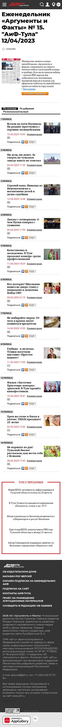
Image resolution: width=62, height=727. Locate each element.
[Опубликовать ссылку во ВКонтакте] (22, 141)
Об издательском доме (19, 571)
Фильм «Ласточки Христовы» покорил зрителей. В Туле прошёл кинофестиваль (24, 387)
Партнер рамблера (31, 711)
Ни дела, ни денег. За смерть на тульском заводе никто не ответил (24, 157)
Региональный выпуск (15, 111)
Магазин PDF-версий (17, 576)
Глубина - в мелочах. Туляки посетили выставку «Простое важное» (20, 353)
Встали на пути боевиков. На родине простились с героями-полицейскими (24, 126)
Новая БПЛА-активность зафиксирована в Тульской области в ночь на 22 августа (31, 491)
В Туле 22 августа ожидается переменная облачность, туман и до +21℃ (31, 504)
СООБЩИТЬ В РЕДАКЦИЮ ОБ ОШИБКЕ (27, 605)
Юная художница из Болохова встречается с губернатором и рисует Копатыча (31, 517)
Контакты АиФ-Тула (17, 593)
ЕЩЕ (32, 142)
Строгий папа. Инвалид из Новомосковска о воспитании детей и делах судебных (24, 190)
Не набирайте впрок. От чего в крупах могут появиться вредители (23, 320)
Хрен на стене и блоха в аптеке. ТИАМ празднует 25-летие (24, 419)
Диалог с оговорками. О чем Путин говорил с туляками (23, 222)
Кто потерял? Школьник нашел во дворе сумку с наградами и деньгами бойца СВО (23, 288)
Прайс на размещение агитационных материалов (23, 599)
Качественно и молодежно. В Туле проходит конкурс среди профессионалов (24, 254)
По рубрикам (27, 108)
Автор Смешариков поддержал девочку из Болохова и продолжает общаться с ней (31, 544)
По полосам (9, 108)
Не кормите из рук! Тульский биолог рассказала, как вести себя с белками (25, 451)
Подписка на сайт (16, 588)
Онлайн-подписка (35, 93)
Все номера (29, 89)
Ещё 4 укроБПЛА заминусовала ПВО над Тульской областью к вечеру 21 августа (31, 531)
